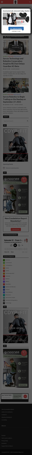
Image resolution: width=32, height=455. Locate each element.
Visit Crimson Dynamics (16, 28)
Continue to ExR (16, 31)
